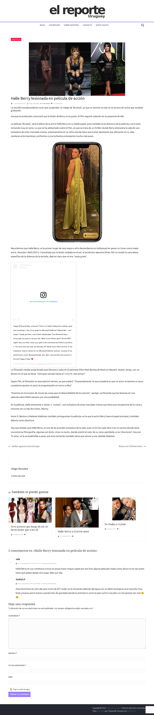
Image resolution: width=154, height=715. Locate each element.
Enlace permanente (49, 563)
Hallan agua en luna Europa (25, 446)
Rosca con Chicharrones (130, 446)
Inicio (42, 25)
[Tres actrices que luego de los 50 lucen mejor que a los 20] (30, 499)
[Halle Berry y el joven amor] (77, 499)
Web (10, 677)
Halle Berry (42, 364)
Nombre (12, 653)
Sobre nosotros (71, 25)
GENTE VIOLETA (102, 25)
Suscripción (54, 25)
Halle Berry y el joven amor (73, 531)
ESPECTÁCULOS (16, 39)
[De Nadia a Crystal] (124, 499)
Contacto (87, 25)
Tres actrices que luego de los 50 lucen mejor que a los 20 (29, 528)
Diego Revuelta (34, 103)
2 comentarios (58, 103)
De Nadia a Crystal (115, 524)
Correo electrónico (17, 665)
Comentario (14, 616)
